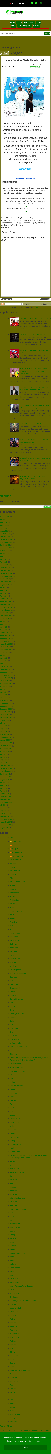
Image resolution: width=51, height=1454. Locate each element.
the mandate (15, 1381)
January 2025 (5, 570)
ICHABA (12, 1161)
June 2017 (3, 808)
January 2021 (5, 706)
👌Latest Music (15, 841)
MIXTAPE (36, 26)
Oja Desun (14, 1297)
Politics (12, 1319)
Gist (11, 1111)
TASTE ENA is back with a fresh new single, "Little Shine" (33, 477)
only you (13, 1304)
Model (12, 1242)
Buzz (12, 980)
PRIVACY (35, 1430)
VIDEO (13, 26)
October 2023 (5, 613)
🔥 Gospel (14, 849)
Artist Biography (16, 911)
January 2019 (5, 765)
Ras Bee (13, 1322)
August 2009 (4, 827)
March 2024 (4, 599)
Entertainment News (17, 1071)
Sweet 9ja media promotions (20, 1370)
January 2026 (5, 536)
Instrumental (14, 1169)
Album (12, 878)
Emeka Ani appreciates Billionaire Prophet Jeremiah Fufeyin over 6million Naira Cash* (29, 1058)
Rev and (13, 1344)
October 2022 (5, 647)
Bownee (13, 962)
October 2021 (5, 680)
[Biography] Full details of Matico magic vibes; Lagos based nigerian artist (34, 406)
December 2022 (6, 641)
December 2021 (6, 675)
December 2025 (6, 539)
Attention (13, 922)
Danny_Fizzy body (17, 1014)
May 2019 (3, 760)
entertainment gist (17, 1067)
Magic (12, 1220)
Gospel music (15, 1118)
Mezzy (12, 1231)
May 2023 (3, 627)
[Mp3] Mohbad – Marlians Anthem (32, 334)
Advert (12, 867)
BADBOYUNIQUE (16, 940)
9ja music (13, 863)
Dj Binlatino (14, 1028)
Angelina (13, 896)
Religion (13, 1341)
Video (12, 1403)
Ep (11, 1075)
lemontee (13, 1205)
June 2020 (3, 726)
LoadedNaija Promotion (19, 1209)
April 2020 (3, 731)
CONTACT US (17, 1430)
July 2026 (3, 519)
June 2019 (3, 757)
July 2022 (3, 655)
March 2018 (4, 794)
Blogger (36, 307)
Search (47, 33)
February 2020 (5, 737)
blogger (13, 955)
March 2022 (4, 666)
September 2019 (6, 748)
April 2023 (3, 630)
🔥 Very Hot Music (16, 856)
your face (13, 1421)
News (12, 1290)
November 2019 (6, 746)
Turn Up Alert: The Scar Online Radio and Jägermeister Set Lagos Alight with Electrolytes (35, 371)
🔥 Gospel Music (16, 852)
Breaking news (15, 970)
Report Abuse (6, 1426)
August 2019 (4, 751)
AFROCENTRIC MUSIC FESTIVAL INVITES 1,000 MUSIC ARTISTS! (34, 440)
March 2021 (4, 700)
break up (13, 966)
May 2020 (3, 729)
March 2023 (4, 633)
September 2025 (6, 548)
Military (12, 1235)
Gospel (12, 1115)
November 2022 (6, 644)
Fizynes (13, 1089)
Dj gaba (13, 1032)
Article (12, 907)
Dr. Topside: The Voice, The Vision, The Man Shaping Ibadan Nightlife (34, 388)
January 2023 (5, 638)
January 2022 (5, 672)
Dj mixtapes (14, 1039)
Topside (13, 1388)
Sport (12, 1359)
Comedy (13, 995)
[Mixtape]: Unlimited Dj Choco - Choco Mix (35, 318)
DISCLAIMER (45, 1430)
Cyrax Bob (14, 1010)
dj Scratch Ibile (15, 1043)
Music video (14, 1282)
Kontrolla (13, 1194)
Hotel (12, 1148)
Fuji (11, 1104)
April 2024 (3, 596)
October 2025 (5, 545)
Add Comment (35, 67)
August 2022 (4, 652)
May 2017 (3, 811)
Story (12, 1366)
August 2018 (4, 779)
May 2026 (3, 525)
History (12, 1140)
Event (12, 1078)
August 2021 (4, 686)
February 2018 (5, 796)
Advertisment (15, 871)
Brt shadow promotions (18, 973)
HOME (12, 22)
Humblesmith (15, 1152)
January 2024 (5, 604)
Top (11, 1385)
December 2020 (6, 709)
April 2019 (3, 762)
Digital (12, 1024)
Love (11, 1213)
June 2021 (3, 692)
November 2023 (6, 610)
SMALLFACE (14, 1355)
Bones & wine (15, 958)
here (25, 206)
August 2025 (4, 551)
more (12, 1256)
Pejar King (13, 1312)
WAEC (12, 1410)
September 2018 (6, 777)
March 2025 (4, 565)
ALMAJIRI (13, 885)
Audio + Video (15, 933)
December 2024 (6, 573)
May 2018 (3, 788)
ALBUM (32, 22)
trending (13, 1392)
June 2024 (3, 590)
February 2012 (5, 825)
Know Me (13, 1191)
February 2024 (5, 601)
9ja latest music (15, 860)
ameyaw (13, 889)
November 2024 (6, 576)
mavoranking (15, 1224)
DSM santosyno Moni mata (20, 1046)
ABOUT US (5, 1430)
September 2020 (6, 717)
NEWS (38, 22)
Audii (12, 926)
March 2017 (4, 813)
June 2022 (3, 658)
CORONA (13, 1006)
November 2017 (6, 802)
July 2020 (3, 723)
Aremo (12, 904)
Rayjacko (13, 1326)
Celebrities (14, 984)
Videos (12, 1407)
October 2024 (5, 579)
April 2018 (3, 791)
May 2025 (3, 559)
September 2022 (6, 649)
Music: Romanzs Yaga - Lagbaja (21, 1286)
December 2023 (6, 607)
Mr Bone (13, 1264)
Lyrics (12, 1216)
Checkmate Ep (15, 988)
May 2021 (3, 695)
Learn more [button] (38, 1441)
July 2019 (3, 754)
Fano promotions (16, 1086)
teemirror (13, 1377)
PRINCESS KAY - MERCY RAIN (30, 424)
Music (12, 838)
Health (12, 1133)
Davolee (13, 1017)
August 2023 (4, 618)
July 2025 (3, 553)
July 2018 (3, 782)
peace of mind (15, 1308)
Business (13, 977)
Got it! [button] (25, 1448)
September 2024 (6, 582)
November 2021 (6, 678)
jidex (11, 1183)
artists (12, 915)
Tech (11, 1374)
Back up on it (14, 937)
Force (12, 1096)
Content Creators (16, 999)
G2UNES (13, 1108)
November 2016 (6, 822)
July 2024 (3, 587)
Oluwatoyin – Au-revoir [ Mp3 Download (24, 1300)
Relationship (14, 1337)
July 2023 (3, 621)
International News (17, 1172)
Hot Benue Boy (15, 1144)
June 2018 (3, 785)
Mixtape (13, 1238)
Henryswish (14, 1137)
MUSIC (19, 22)
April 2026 (3, 528)
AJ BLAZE (13, 874)
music (12, 1271)
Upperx (12, 1396)
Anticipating (14, 900)
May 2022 (3, 661)
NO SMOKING (15, 1293)
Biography (14, 951)
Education (13, 1054)
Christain (13, 992)
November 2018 (6, 771)
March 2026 (4, 531)
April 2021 (3, 698)
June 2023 (3, 624)
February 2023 (5, 635)
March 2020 (4, 734)
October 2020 (5, 714)
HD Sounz (13, 1130)
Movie (12, 1260)
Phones (13, 1315)
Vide (11, 1399)
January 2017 (5, 816)
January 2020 (5, 740)
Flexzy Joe (13, 1093)
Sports (12, 1363)
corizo (12, 1002)
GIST (25, 22)
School (12, 1348)
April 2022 (3, 664)
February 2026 (5, 534)
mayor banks (15, 1227)
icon (11, 1165)
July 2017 (3, 805)
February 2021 (5, 703)
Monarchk (13, 1246)
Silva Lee (13, 1352)
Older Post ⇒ (45, 299)
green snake (14, 1122)
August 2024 (4, 584)
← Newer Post (6, 299)
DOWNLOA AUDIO (25, 169)
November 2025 (6, 542)
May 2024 (3, 593)
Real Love (13, 1330)
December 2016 (6, 819)
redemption (14, 1334)
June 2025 (3, 556)
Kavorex (13, 1187)
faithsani (13, 1082)
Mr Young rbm (15, 1268)
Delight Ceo (14, 1021)
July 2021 (3, 689)
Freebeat (13, 1100)
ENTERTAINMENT (24, 26)
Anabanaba (14, 893)
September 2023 (6, 616)
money (12, 1249)
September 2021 (6, 683)
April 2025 (3, 562)
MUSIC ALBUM (15, 1278)
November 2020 (6, 712)
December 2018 (6, 768)
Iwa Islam (13, 1180)
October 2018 (5, 774)
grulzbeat (13, 1126)
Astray (12, 918)
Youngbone (14, 1418)
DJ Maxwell (14, 1036)
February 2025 (5, 567)
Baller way (14, 944)
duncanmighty (15, 1050)
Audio (12, 929)
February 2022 (5, 669)
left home (13, 1202)
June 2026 (3, 522)
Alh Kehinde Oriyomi (17, 882)
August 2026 (4, 517)
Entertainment (15, 1064)
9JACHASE (5, 496)
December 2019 (6, 743)
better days (14, 948)
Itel (11, 1176)
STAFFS (27, 1430)
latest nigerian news (17, 1198)
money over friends (17, 1253)
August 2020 (4, 720)
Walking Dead (15, 1414)
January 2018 (5, 799)
